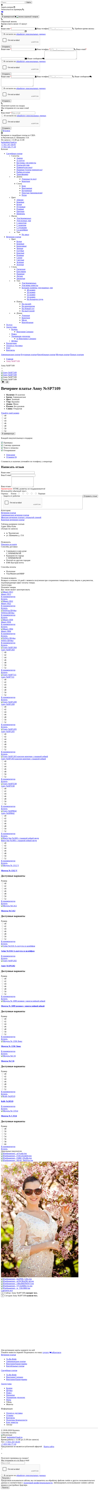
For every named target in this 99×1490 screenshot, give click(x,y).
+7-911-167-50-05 (12, 1442)
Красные (20, 253)
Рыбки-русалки (23, 172)
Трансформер (22, 174)
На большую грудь (35, 299)
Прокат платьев (77, 354)
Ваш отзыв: (6, 486)
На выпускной (28, 311)
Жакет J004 (6, 631)
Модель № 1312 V (9, 870)
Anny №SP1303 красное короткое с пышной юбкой (23, 759)
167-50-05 (8, 144)
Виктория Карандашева (16, 1364)
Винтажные (27, 188)
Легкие (19, 276)
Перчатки (10, 1395)
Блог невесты (12, 1422)
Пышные (20, 274)
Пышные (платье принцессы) (29, 170)
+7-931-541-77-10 (8, 1444)
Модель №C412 (8, 911)
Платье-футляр (23, 165)
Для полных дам (23, 221)
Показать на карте (9, 544)
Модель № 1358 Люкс (11, 1046)
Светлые (20, 260)
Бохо (24, 186)
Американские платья (10, 354)
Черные (19, 248)
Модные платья (62, 354)
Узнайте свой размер (10, 413)
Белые (19, 204)
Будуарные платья (29, 354)
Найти (28, 2)
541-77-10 (8, 147)
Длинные (26, 315)
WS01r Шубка (7, 640)
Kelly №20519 (7, 1101)
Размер (4, 881)
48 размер (31, 290)
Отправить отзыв (90, 496)
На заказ (25, 234)
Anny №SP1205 (8, 731)
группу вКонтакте (52, 1352)
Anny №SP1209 (8, 704)
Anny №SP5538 (8, 786)
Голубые (20, 251)
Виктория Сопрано (24, 332)
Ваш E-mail (6, 475)
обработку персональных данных (31, 34)
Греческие (20, 269)
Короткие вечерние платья (12, 520)
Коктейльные (27, 322)
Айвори (19, 200)
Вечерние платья (13, 237)
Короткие (26, 181)
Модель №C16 (7, 1061)
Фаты (8, 1400)
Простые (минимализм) (32, 193)
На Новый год (28, 308)
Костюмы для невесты (26, 163)
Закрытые (20, 278)
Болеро (14, 329)
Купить (4, 599)
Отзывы (9, 1415)
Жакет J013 (6, 594)
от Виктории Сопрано (26, 339)
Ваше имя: (5, 472)
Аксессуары (11, 327)
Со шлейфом (22, 230)
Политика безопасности (16, 1420)
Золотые (20, 264)
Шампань (20, 214)
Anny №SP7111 (7, 677)
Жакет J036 (6, 622)
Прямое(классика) (24, 167)
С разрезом (21, 225)
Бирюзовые (21, 246)
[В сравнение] (7, 382)
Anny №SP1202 (8, 966)
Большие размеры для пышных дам (37, 288)
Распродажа (11, 343)
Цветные (20, 211)
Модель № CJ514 (9, 1116)
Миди (24, 320)
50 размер (31, 292)
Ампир (19, 158)
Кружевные (27, 190)
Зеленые (20, 262)
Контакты (10, 350)
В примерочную (8, 434)
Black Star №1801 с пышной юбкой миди (19, 840)
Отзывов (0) (11, 457)
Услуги (9, 325)
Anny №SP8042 (8, 813)
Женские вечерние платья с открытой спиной (21, 517)
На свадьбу (26, 304)
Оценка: (4, 494)
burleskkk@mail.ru (9, 142)
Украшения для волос (20, 336)
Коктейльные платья (46, 354)
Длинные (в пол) (29, 179)
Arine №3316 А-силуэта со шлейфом (18, 951)
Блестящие (21, 271)
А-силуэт (20, 160)
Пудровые (20, 207)
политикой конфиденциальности (38, 1483)
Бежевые (20, 202)
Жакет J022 (6, 603)
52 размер (31, 295)
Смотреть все (7, 1290)
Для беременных (23, 218)
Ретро (24, 195)
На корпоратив (28, 306)
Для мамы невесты (30, 285)
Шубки (14, 341)
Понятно (5, 1488)
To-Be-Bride (11, 1359)
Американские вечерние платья (15, 515)
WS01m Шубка (7, 613)
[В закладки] (3, 382)
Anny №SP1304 (8, 650)
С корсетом (21, 223)
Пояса (14, 334)
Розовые (20, 209)
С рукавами (21, 227)
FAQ (8, 348)
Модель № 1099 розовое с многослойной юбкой (22, 1006)
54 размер (31, 297)
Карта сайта (49, 1446)
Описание (10, 455)
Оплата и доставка (14, 345)
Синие (19, 258)
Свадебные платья (14, 153)
